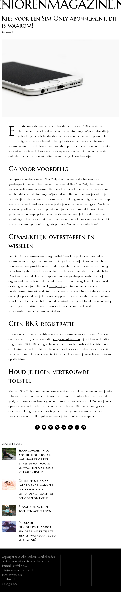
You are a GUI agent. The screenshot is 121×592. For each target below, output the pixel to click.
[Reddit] (77, 427)
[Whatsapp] (70, 427)
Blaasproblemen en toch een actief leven (35, 509)
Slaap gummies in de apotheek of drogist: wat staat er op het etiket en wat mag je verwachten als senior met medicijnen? (36, 461)
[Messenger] (44, 427)
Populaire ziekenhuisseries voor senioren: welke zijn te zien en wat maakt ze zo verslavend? (37, 531)
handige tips (57, 286)
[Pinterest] (57, 427)
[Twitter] (50, 427)
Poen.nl (6, 566)
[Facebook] (37, 427)
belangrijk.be (9, 584)
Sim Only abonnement (60, 179)
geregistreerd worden (66, 339)
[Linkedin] (63, 427)
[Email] (83, 427)
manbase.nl (8, 579)
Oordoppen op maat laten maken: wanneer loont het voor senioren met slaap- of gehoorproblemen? (36, 489)
